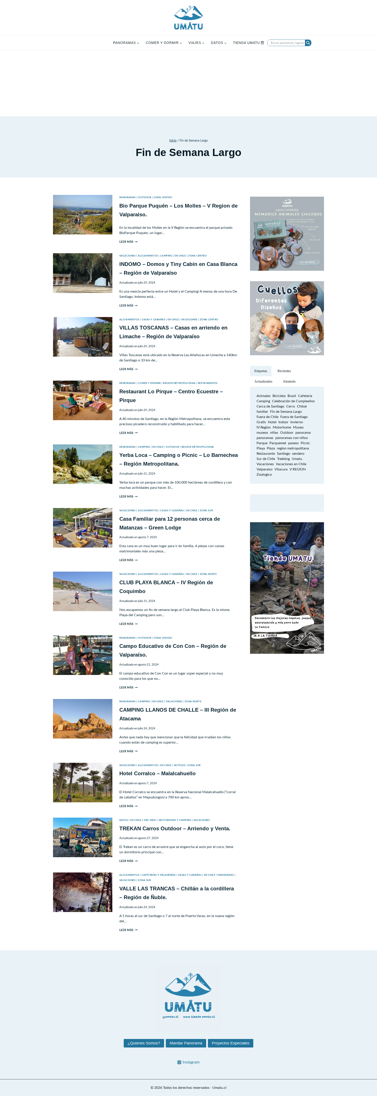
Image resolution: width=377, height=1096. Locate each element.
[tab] (260, 371)
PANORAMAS (127, 197)
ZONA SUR (206, 510)
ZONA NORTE (208, 574)
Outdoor (286, 432)
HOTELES (179, 765)
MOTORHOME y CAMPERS (175, 820)
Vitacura (281, 469)
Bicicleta (279, 396)
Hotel (272, 422)
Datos (123, 820)
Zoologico (264, 474)
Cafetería (305, 396)
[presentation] (82, 214)
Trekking (283, 459)
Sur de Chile (266, 459)
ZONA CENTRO (163, 197)
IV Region (264, 427)
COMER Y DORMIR (149, 383)
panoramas (265, 438)
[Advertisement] (188, 83)
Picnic (305, 443)
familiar (262, 411)
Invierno (296, 422)
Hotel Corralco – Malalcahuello (157, 773)
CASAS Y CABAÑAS (153, 319)
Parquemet (277, 443)
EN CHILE (180, 256)
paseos (293, 443)
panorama (303, 432)
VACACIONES (127, 256)
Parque (262, 443)
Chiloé (302, 406)
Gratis (261, 422)
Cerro (290, 406)
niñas (274, 432)
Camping (263, 401)
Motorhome (282, 427)
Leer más (128, 242)
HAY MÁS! (150, 820)
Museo (298, 427)
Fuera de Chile (267, 417)
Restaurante (266, 453)
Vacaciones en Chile (291, 464)
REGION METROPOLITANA (179, 383)
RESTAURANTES (208, 383)
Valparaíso (264, 469)
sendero (298, 453)
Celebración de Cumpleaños (293, 401)
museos (262, 432)
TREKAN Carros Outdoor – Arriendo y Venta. (174, 828)
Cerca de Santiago (270, 406)
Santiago (283, 453)
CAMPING (166, 256)
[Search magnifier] (308, 43)
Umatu (297, 459)
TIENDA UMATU (246, 43)
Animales (264, 396)
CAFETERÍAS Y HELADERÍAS (159, 875)
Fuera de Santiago (294, 417)
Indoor (283, 422)
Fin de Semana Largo (286, 411)
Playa (261, 448)
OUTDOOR (144, 197)
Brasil (292, 396)
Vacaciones (265, 464)
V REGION (298, 469)
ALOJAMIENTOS (148, 256)
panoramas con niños (291, 438)
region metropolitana (293, 448)
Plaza (271, 448)
